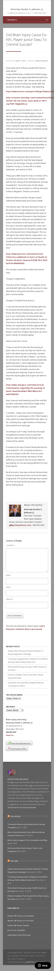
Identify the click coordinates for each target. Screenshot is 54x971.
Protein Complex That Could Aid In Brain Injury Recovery (25, 676)
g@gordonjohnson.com (20, 525)
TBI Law (14, 861)
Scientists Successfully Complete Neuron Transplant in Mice (26, 684)
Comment (10, 545)
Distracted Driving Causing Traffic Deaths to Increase (27, 668)
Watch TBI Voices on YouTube (20, 920)
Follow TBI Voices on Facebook (21, 916)
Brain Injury (42, 61)
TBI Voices (15, 816)
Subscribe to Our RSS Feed (19, 935)
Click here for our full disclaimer (22, 807)
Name (8, 575)
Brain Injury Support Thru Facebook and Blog (27, 840)
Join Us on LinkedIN (16, 930)
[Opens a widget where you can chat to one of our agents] (42, 966)
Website (9, 599)
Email (8, 587)
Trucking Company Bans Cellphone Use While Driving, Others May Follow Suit (28, 660)
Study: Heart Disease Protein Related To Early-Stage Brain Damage (25, 652)
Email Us (10, 735)
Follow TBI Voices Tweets (18, 925)
